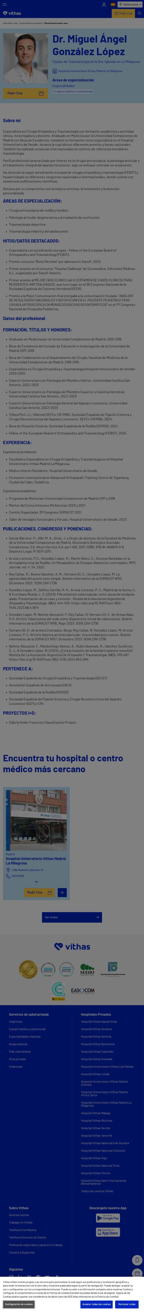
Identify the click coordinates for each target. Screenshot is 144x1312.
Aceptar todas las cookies (96, 1304)
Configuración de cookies (19, 1304)
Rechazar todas (126, 1304)
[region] (72, 1294)
